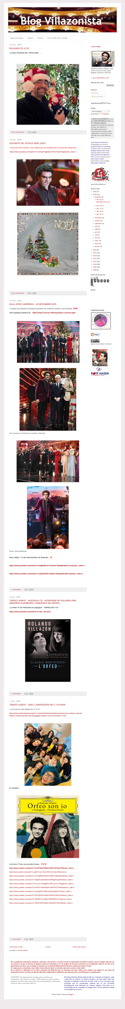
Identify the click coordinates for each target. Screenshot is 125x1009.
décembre (98, 197)
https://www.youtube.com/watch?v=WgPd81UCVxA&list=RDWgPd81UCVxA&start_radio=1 (47, 566)
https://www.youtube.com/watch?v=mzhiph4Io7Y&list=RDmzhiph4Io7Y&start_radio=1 (40, 891)
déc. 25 (99, 199)
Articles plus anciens (79, 947)
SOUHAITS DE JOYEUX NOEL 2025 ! (27, 143)
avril (96, 238)
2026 (95, 191)
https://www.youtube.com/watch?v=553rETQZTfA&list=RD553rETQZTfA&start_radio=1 (41, 903)
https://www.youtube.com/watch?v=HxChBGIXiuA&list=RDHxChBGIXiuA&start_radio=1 (41, 895)
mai (96, 235)
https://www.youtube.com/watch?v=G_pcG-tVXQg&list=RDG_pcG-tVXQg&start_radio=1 (41, 883)
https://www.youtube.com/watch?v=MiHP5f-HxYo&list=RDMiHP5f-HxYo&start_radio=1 (40, 899)
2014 (95, 253)
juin (96, 232)
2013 (95, 255)
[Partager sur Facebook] (34, 132)
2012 (95, 258)
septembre (98, 223)
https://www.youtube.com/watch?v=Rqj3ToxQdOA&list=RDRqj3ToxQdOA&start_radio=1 (41, 880)
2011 (94, 261)
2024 (95, 250)
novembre (98, 218)
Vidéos (30, 38)
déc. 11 (99, 208)
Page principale (16, 38)
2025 (95, 194)
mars (97, 240)
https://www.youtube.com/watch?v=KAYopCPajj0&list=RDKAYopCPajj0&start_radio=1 (43, 152)
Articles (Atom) (23, 950)
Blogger (70, 994)
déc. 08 (99, 211)
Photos (40, 38)
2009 (95, 267)
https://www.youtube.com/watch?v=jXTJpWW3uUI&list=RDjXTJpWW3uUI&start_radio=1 (41, 876)
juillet (96, 229)
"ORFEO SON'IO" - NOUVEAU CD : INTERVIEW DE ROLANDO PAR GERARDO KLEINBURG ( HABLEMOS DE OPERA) (42, 601)
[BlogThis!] (30, 132)
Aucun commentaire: (18, 132)
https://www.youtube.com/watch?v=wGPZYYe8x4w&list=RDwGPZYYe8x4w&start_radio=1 (42, 887)
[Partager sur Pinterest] (36, 132)
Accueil (47, 947)
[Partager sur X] (32, 132)
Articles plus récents (16, 947)
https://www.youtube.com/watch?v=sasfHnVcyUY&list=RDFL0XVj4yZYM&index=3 (37, 872)
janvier (97, 246)
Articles (95, 93)
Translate (106, 114)
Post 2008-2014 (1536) (57, 38)
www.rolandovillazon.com (101, 78)
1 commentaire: (16, 589)
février (97, 243)
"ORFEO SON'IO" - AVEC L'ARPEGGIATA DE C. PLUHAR (37, 705)
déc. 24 (99, 205)
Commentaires (98, 96)
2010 (95, 264)
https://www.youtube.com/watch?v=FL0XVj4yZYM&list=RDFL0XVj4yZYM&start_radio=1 (41, 868)
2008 (95, 270)
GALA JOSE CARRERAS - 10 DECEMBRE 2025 (32, 304)
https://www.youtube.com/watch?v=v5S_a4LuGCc (30, 612)
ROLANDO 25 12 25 (19, 48)
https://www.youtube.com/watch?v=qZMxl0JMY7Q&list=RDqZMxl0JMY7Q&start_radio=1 (46, 574)
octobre (97, 220)
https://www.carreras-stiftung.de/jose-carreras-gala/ (54, 313)
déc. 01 (99, 214)
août (96, 226)
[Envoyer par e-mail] (28, 132)
